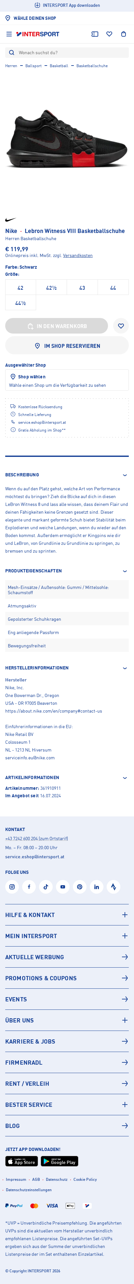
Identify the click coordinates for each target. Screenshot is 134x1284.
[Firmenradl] (67, 1062)
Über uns (19, 1020)
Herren (11, 65)
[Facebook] (29, 887)
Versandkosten (78, 255)
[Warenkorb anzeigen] (123, 34)
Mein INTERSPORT (31, 935)
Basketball (59, 65)
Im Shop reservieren (72, 346)
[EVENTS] (67, 999)
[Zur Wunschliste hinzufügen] (121, 326)
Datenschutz (57, 1179)
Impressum (16, 1179)
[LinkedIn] (96, 887)
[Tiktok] (46, 887)
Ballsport (33, 65)
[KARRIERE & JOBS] (67, 1041)
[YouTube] (63, 887)
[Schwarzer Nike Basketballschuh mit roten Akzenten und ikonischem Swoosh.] (67, 139)
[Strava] (113, 887)
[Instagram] (12, 887)
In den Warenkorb (62, 326)
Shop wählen (32, 376)
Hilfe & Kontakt (30, 914)
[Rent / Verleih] (67, 1083)
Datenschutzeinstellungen (29, 1189)
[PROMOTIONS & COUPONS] (67, 978)
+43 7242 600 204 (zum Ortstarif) (36, 838)
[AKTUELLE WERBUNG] (67, 957)
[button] (67, 475)
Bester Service (28, 1104)
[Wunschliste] (109, 34)
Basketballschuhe (92, 65)
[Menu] (9, 34)
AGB (36, 1179)
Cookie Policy (85, 1179)
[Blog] (67, 1125)
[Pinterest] (80, 887)
